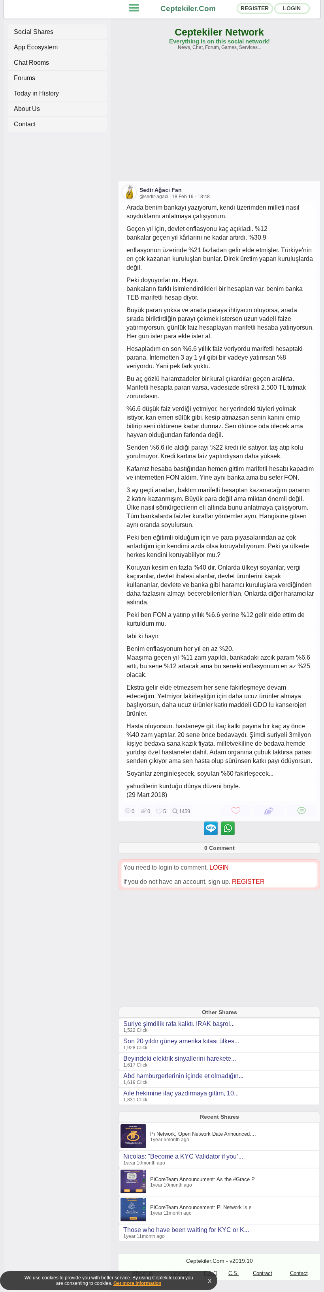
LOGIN (292, 8)
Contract (262, 1273)
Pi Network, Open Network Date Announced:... (203, 1134)
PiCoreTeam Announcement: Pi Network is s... (203, 1207)
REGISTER (255, 8)
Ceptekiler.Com (188, 8)
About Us (27, 108)
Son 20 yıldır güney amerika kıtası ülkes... (181, 1041)
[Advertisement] (219, 119)
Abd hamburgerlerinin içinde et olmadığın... (183, 1076)
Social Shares (33, 31)
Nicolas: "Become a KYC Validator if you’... (183, 1156)
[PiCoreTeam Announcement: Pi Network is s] (134, 1220)
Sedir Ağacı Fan (160, 190)
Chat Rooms (31, 62)
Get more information (137, 1283)
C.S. (233, 1273)
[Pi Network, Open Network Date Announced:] (134, 1146)
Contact (25, 124)
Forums (24, 78)
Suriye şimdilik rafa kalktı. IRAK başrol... (179, 1023)
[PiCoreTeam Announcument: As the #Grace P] (134, 1191)
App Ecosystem (36, 47)
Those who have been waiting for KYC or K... (186, 1229)
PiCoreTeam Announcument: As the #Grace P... (204, 1179)
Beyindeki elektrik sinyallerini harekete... (179, 1058)
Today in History (36, 93)
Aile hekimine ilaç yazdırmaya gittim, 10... (181, 1093)
